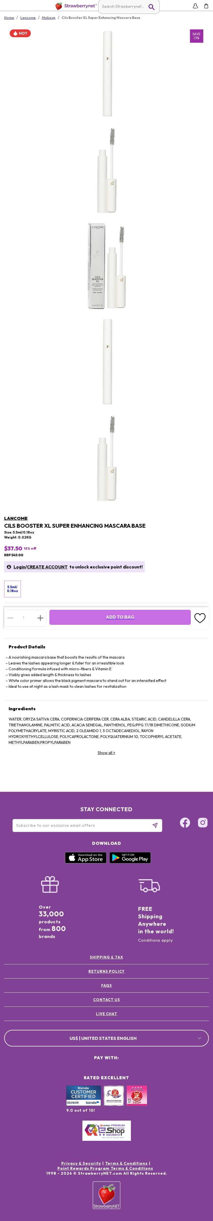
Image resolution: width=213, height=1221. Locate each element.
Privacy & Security (81, 1163)
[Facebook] (185, 823)
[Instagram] (203, 823)
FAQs (106, 985)
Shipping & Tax (106, 957)
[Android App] (130, 861)
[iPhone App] (85, 861)
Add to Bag (120, 617)
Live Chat (106, 1014)
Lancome (15, 518)
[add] (40, 618)
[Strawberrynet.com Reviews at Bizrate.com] (83, 1104)
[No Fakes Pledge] (137, 1102)
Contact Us (106, 999)
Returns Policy (106, 971)
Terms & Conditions (126, 1163)
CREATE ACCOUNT (47, 567)
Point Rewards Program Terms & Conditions (105, 1168)
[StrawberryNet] (75, 6)
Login (19, 567)
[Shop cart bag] (206, 6)
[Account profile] (195, 6)
